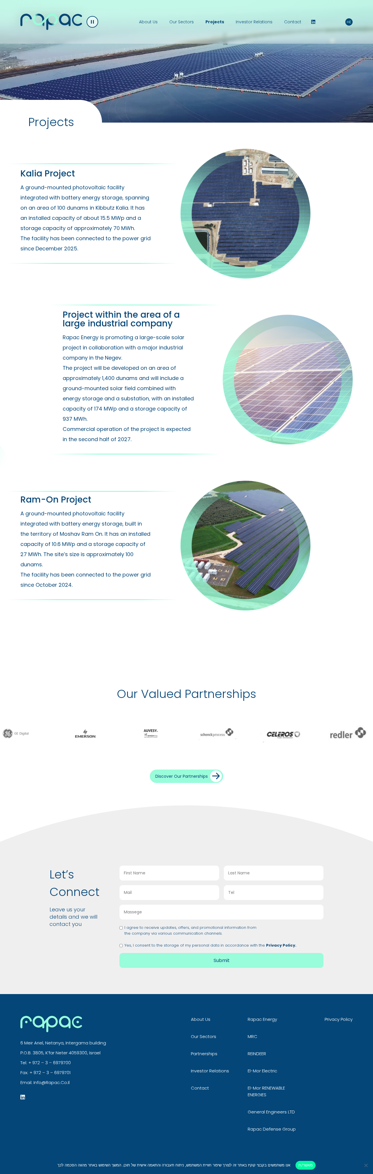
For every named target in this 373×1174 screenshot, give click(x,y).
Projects (214, 22)
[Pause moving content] (92, 22)
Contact (292, 22)
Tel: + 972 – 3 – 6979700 (45, 1063)
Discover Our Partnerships (181, 776)
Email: (27, 1082)
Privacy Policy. (281, 945)
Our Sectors (181, 22)
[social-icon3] (22, 1097)
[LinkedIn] (313, 22)
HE (349, 22)
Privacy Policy (339, 1019)
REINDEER (257, 1054)
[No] (366, 1165)
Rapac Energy (262, 1019)
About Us (148, 22)
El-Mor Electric (262, 1071)
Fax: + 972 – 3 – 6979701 (45, 1072)
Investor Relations (254, 22)
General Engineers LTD (271, 1112)
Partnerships (204, 1054)
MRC (252, 1036)
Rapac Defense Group (272, 1129)
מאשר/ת (305, 1165)
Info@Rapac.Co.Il (52, 1082)
